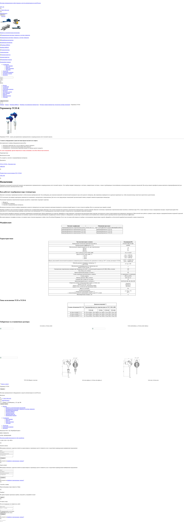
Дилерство (5, 71)
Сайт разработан (20, 438)
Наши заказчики (10, 68)
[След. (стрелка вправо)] (2, 521)
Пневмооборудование (11, 415)
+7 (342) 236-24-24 (4, 10)
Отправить (3, 458)
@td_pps (2, 6)
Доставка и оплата (7, 73)
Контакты (5, 74)
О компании (6, 64)
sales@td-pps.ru (3, 13)
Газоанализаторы (10, 413)
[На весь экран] (3, 520)
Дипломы (8, 69)
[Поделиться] (2, 520)
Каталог (3, 16)
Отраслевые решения (8, 72)
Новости (8, 67)
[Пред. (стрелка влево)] (0, 521)
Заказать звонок (4, 403)
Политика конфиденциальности (8, 438)
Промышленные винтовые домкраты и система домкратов (20, 409)
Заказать (2, 389)
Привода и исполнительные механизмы (15, 407)
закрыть (2, 497)
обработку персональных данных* (15, 461)
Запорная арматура (10, 414)
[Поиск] (1, 79)
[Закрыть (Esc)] (0, 520)
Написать (3, 14)
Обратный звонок (4, 100)
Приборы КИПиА (10, 411)
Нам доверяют (9, 65)
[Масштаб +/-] (4, 520)
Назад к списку (5, 384)
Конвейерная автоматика (12, 410)
